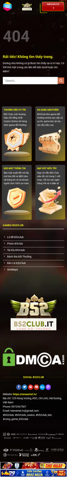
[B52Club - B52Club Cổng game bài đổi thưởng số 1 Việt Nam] (27, 6)
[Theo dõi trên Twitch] (48, 387)
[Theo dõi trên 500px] (42, 387)
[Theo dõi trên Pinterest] (30, 387)
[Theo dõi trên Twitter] (24, 387)
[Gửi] (61, 80)
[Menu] (7, 6)
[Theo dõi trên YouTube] (36, 387)
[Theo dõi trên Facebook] (19, 387)
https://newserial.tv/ (25, 394)
